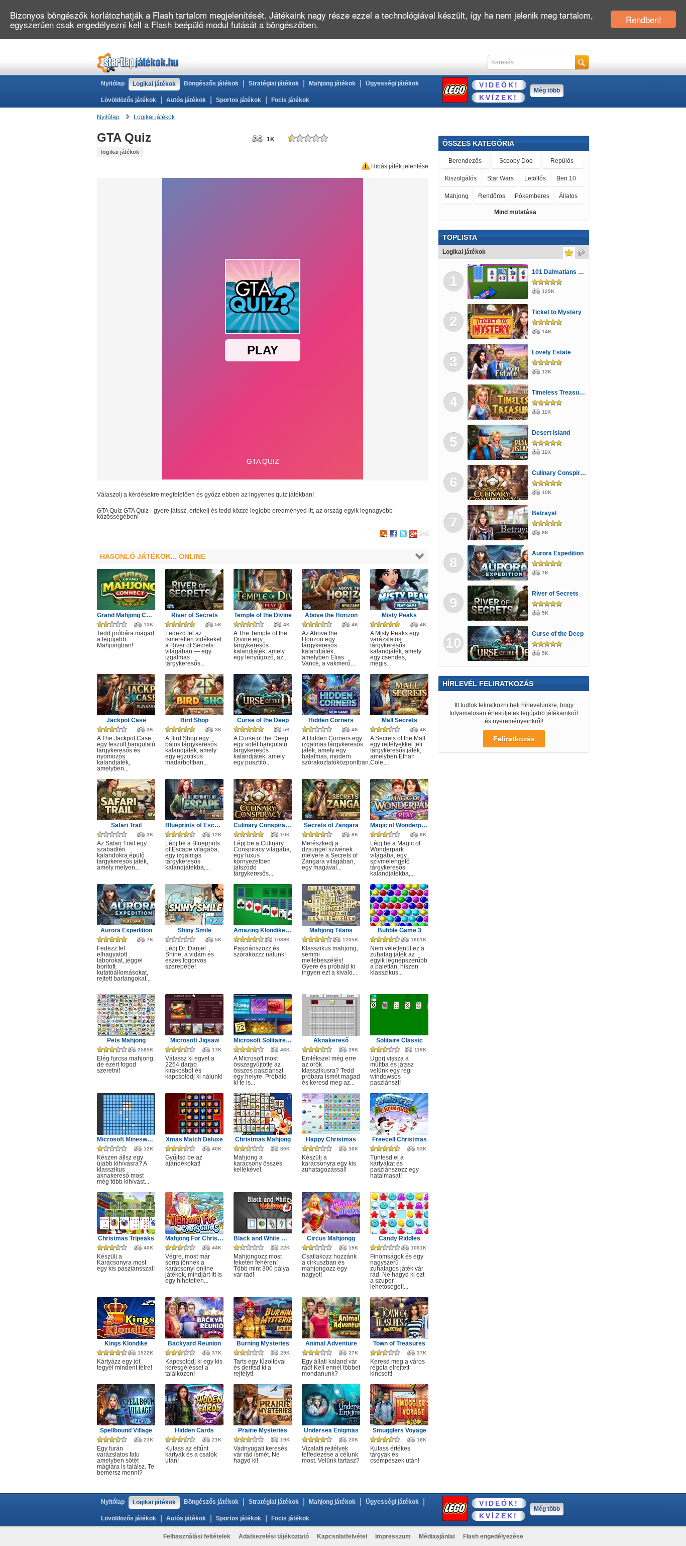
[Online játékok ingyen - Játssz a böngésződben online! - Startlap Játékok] (138, 62)
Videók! (499, 85)
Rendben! (643, 19)
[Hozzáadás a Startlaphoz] (383, 534)
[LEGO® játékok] (455, 90)
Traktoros (457, 178)
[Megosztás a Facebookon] (393, 534)
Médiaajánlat (437, 1536)
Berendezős (460, 160)
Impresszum (393, 1536)
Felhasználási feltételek (197, 1536)
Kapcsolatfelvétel (342, 1536)
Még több (547, 90)
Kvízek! (498, 97)
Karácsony (532, 161)
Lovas (488, 178)
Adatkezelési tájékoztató (274, 1536)
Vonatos (516, 178)
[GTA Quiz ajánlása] (424, 534)
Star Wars (568, 161)
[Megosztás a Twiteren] (403, 534)
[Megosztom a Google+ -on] (413, 534)
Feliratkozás (514, 739)
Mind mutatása (515, 212)
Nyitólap (113, 83)
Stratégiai (497, 160)
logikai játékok (120, 152)
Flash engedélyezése (493, 1536)
